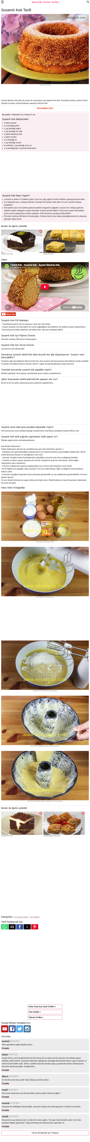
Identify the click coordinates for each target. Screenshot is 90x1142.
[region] (45, 92)
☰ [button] (2, 2)
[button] (45, 108)
